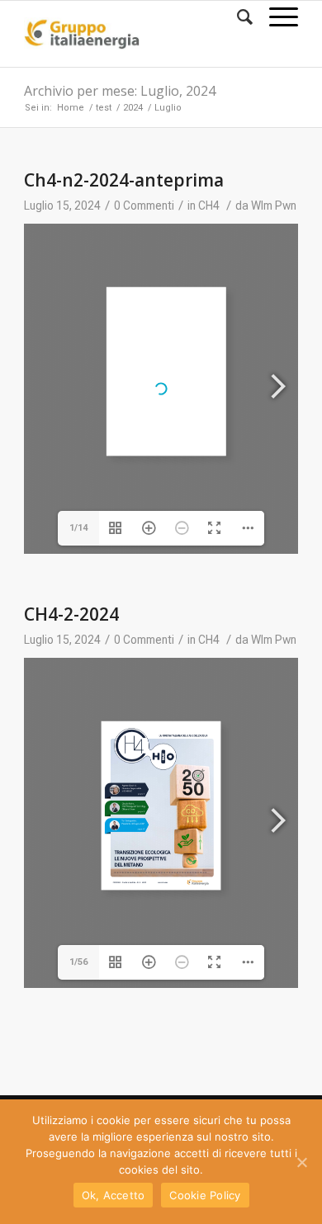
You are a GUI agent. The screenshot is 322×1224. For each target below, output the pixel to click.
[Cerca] (236, 17)
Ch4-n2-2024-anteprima (124, 179)
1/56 (78, 962)
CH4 (209, 205)
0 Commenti (144, 205)
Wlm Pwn (273, 205)
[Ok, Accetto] (301, 1162)
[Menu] (275, 17)
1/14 (78, 527)
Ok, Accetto (113, 1195)
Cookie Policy (204, 1195)
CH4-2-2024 (71, 614)
